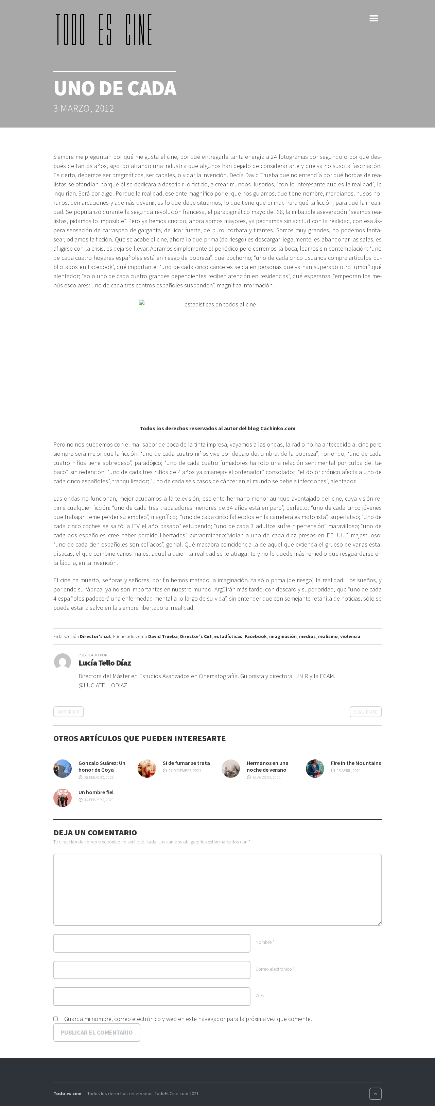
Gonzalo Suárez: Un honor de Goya (102, 766)
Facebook (256, 636)
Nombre (265, 942)
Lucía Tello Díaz (105, 662)
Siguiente (366, 712)
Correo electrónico (275, 969)
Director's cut (95, 636)
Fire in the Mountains (356, 762)
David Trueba (163, 636)
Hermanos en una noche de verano (268, 766)
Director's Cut (196, 636)
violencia (350, 636)
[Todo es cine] (106, 29)
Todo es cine (67, 1093)
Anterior (68, 712)
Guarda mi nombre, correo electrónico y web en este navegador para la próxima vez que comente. (188, 1019)
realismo (328, 636)
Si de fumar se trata (186, 762)
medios (307, 636)
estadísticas (228, 636)
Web (260, 995)
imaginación (283, 636)
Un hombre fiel (96, 792)
